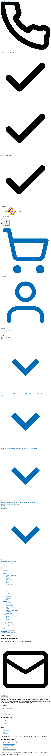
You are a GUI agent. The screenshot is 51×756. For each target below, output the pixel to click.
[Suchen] (1, 219)
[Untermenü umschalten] (1, 392)
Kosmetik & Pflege (10, 624)
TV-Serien (31, 448)
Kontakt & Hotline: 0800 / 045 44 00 (11, 742)
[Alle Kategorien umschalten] (2, 338)
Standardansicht (11, 631)
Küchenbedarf (16, 504)
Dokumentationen (5, 448)
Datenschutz (6, 730)
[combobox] (7, 216)
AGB (4, 732)
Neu (2, 339)
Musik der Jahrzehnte (6, 393)
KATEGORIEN (6, 337)
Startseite (3, 632)
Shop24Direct (4, 631)
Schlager (18, 393)
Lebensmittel (10, 504)
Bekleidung (8, 621)
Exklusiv (5, 570)
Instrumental (35, 393)
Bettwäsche (3, 502)
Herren (5, 561)
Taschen (8, 616)
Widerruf (5, 725)
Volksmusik (23, 393)
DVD (4, 587)
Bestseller (15, 561)
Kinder (13, 448)
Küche (27, 502)
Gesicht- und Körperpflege (12, 627)
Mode (4, 614)
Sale (12, 561)
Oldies (31, 393)
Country (28, 393)
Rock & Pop (13, 393)
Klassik (40, 393)
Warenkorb (13, 632)
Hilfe (4, 721)
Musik (4, 573)
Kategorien (7, 632)
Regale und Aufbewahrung (12, 610)
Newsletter (5, 723)
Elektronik (8, 502)
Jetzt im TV (3, 507)
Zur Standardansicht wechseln (9, 750)
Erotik (10, 448)
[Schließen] (1, 568)
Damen (2, 561)
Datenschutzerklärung (8, 745)
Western (36, 448)
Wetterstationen (14, 502)
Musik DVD (21, 448)
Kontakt (5, 720)
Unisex (9, 561)
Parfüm (7, 625)
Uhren (7, 618)
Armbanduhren (6, 714)
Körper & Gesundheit (8, 622)
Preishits (3, 505)
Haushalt (5, 601)
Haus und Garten (22, 502)
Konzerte (17, 448)
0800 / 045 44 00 (4, 52)
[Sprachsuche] (1, 218)
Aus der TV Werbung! (8, 708)
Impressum (5, 733)
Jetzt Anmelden (4, 697)
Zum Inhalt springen (5, 1)
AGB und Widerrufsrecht (9, 744)
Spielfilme (26, 448)
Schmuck (8, 619)
